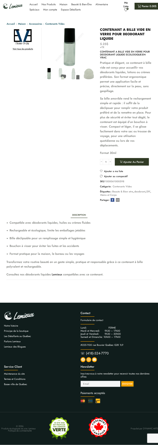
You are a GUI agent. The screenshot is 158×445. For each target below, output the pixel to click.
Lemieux (57, 274)
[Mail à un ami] (117, 200)
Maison (63, 4)
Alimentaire (102, 4)
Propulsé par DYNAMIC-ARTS (144, 428)
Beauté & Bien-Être (81, 4)
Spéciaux (34, 9)
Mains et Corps (108, 195)
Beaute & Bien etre (122, 191)
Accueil (33, 4)
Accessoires (35, 24)
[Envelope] (94, 359)
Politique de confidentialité (20, 430)
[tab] (79, 215)
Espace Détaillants (71, 9)
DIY (148, 191)
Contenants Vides (54, 24)
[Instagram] (88, 359)
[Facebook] (112, 200)
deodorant (139, 191)
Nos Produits (49, 4)
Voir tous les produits (23, 48)
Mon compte (50, 9)
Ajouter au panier (133, 162)
